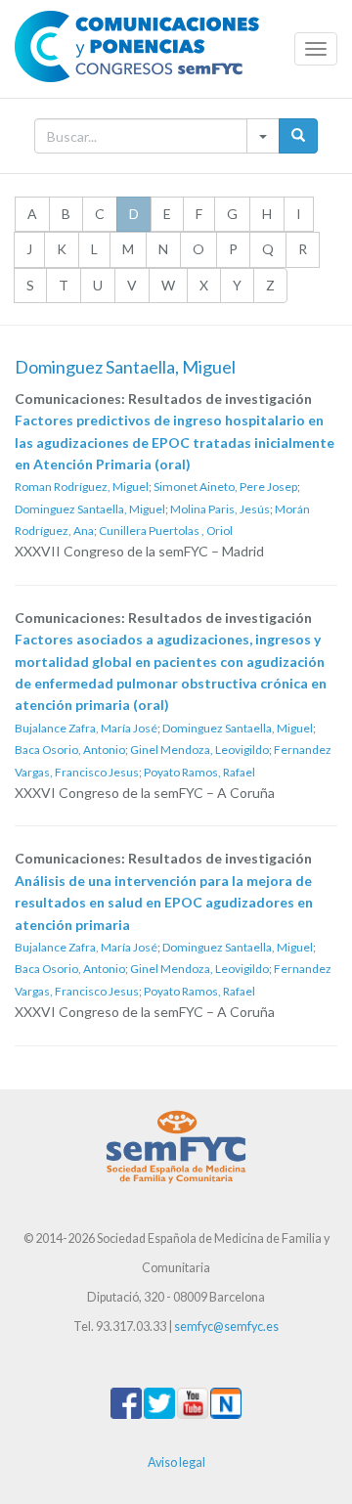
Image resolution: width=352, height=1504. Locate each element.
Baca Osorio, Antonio (70, 749)
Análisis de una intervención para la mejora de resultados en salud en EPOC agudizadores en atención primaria (164, 902)
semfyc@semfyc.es (226, 1326)
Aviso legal (176, 1462)
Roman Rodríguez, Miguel (82, 486)
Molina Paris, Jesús (220, 509)
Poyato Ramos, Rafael (199, 772)
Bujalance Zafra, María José (86, 728)
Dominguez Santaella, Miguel (90, 509)
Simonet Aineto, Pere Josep (225, 486)
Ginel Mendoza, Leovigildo (199, 749)
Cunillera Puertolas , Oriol (166, 530)
